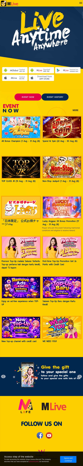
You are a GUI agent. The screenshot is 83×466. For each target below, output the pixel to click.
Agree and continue (68, 459)
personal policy (34, 461)
